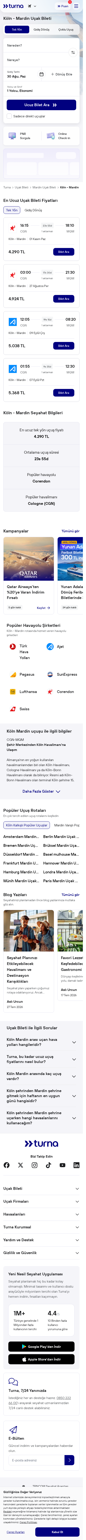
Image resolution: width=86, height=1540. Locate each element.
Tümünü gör (71, 531)
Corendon (41, 481)
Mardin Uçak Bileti (44, 187)
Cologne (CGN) (41, 503)
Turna (7, 187)
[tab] (17, 29)
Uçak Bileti (21, 187)
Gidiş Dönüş (33, 210)
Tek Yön (12, 210)
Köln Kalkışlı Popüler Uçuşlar (26, 825)
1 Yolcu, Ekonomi (20, 90)
